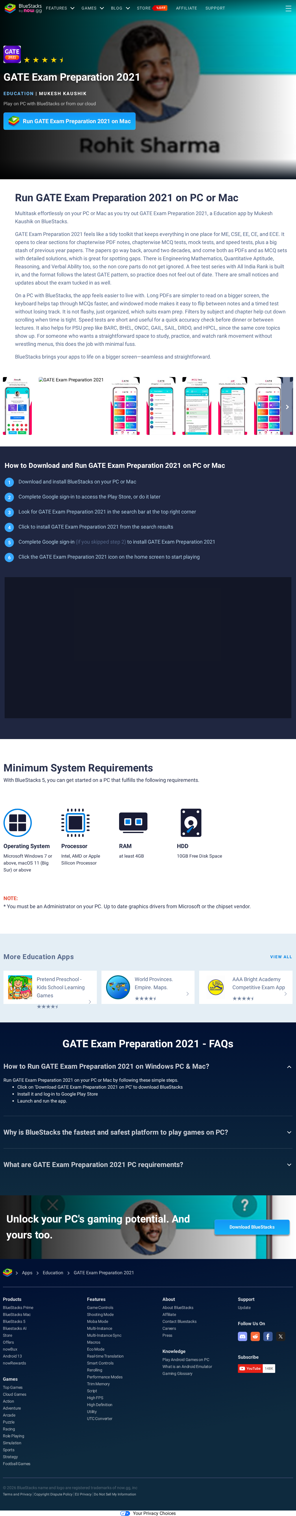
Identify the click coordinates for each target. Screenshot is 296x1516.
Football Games (16, 1463)
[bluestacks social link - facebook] (268, 1336)
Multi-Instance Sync (104, 1335)
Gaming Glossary (177, 1373)
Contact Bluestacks (179, 1321)
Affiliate (186, 8)
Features (56, 8)
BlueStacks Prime (18, 1307)
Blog (117, 8)
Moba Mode (97, 1321)
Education (18, 93)
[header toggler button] (288, 8)
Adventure (12, 1408)
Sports (8, 1449)
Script (92, 1390)
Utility (92, 1411)
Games (89, 8)
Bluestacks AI (14, 1328)
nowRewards (14, 1363)
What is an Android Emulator (187, 1366)
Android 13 (12, 1356)
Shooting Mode (100, 1314)
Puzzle (8, 1422)
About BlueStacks (177, 1307)
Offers (8, 1342)
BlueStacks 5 (14, 1321)
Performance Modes (105, 1377)
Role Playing (13, 1436)
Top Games (13, 1387)
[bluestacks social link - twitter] (280, 1336)
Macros (93, 1342)
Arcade (9, 1415)
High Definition (99, 1404)
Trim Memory (98, 1384)
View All (281, 956)
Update (244, 1307)
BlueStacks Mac (17, 1314)
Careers (169, 1328)
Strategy (10, 1456)
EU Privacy (83, 1494)
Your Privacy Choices (154, 1513)
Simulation (12, 1443)
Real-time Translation (105, 1356)
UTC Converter (99, 1418)
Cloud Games (14, 1394)
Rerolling (94, 1370)
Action (8, 1401)
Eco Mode (95, 1349)
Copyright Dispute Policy (53, 1494)
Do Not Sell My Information (115, 1494)
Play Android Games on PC (185, 1359)
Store (151, 8)
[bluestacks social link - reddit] (255, 1336)
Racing (9, 1429)
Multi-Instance (99, 1328)
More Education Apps (38, 957)
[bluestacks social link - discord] (242, 1336)
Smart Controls (100, 1363)
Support (215, 8)
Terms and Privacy (17, 1494)
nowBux (10, 1349)
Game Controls (100, 1307)
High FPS (95, 1397)
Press (167, 1335)
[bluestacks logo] (23, 8)
